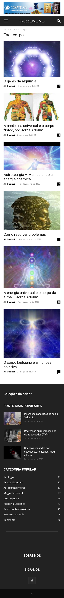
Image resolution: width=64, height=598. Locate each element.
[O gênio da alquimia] (32, 59)
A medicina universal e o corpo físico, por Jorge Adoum (29, 128)
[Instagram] (32, 580)
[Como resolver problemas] (32, 210)
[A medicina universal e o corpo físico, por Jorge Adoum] (32, 107)
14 (59, 135)
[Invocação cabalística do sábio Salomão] (12, 418)
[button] (6, 21)
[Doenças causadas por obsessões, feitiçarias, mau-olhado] (12, 452)
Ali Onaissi (9, 86)
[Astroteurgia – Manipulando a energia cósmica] (32, 156)
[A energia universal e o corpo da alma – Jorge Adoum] (32, 267)
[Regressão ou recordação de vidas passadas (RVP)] (12, 435)
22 (59, 302)
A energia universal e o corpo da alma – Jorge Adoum (30, 295)
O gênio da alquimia (20, 81)
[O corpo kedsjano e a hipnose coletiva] (32, 333)
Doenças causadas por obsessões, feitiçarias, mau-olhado (40, 452)
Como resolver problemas (25, 234)
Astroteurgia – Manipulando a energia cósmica (28, 177)
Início (6, 29)
